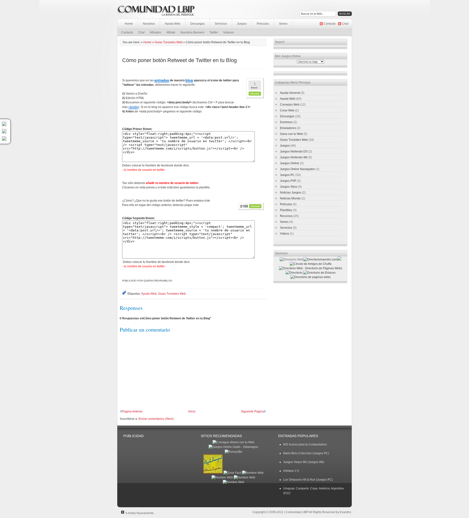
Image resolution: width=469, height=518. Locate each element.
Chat (345, 23)
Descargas (197, 23)
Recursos (286, 216)
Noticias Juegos (290, 192)
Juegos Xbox (288, 186)
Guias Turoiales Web (168, 42)
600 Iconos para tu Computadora (305, 444)
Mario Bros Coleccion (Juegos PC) (306, 453)
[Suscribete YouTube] (4, 140)
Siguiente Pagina (252, 411)
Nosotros (149, 23)
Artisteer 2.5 (291, 471)
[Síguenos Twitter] (4, 125)
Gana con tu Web (291, 134)
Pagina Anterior (132, 411)
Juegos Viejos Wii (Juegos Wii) (303, 462)
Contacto (330, 23)
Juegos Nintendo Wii (294, 157)
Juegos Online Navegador (297, 169)
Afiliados (155, 32)
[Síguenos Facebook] (4, 132)
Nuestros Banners (192, 32)
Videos (284, 233)
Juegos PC (287, 175)
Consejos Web (289, 104)
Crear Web (287, 110)
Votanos (228, 32)
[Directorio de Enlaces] (319, 272)
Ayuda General (290, 93)
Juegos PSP (288, 181)
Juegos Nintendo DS (294, 151)
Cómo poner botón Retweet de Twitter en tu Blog (179, 60)
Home (129, 23)
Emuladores (288, 128)
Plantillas (286, 210)
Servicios (221, 23)
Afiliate (170, 32)
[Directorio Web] (320, 259)
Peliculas (263, 23)
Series (283, 23)
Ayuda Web (172, 23)
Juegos (242, 23)
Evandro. (346, 512)
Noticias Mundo (290, 198)
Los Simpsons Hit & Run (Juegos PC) (308, 479)
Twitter (214, 32)
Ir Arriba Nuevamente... (141, 513)
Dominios (286, 122)
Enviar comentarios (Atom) (156, 419)
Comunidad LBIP (297, 512)
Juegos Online (289, 163)
